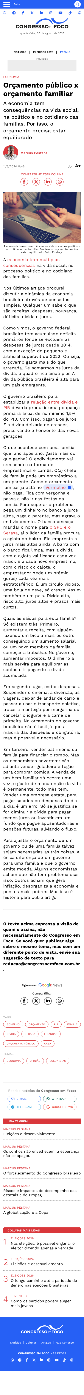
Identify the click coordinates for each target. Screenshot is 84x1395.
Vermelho (55, 487)
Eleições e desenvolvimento (29, 1134)
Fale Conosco (65, 1342)
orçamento (37, 1024)
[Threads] (79, 13)
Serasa (30, 1033)
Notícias (20, 52)
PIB (56, 1024)
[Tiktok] (70, 13)
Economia (14, 1060)
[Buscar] (77, 4)
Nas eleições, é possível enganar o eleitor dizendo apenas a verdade (43, 1245)
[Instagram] (50, 13)
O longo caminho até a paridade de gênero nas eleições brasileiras (44, 1282)
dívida (11, 1033)
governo (13, 1024)
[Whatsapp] (4, 13)
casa (47, 1043)
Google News (62, 1106)
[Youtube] (60, 13)
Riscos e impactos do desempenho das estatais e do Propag (39, 1192)
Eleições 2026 (43, 52)
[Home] (42, 23)
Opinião (35, 1060)
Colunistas (58, 1060)
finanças (50, 1033)
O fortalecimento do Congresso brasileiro (42, 1173)
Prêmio (65, 52)
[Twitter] (32, 13)
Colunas (31, 1342)
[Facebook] (23, 13)
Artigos (46, 1342)
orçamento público (21, 1043)
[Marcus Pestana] (10, 153)
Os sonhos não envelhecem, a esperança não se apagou (41, 1153)
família (72, 1024)
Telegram (24, 1106)
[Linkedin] (41, 13)
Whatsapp (59, 1098)
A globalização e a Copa (25, 1212)
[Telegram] (14, 13)
